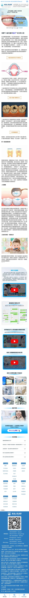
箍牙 (6, 491)
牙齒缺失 (14, 506)
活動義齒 (23, 468)
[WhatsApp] (24, 595)
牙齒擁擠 (5, 488)
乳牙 (14, 33)
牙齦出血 (23, 486)
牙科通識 (20, 27)
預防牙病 (14, 504)
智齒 (14, 486)
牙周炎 (23, 483)
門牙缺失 (5, 468)
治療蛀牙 (5, 498)
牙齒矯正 (5, 481)
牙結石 (14, 468)
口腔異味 (14, 501)
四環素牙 (14, 476)
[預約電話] (4, 595)
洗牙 (14, 473)
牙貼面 (14, 479)
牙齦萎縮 (23, 491)
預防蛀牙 (5, 501)
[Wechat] (14, 595)
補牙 (14, 483)
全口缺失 (5, 473)
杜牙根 (14, 491)
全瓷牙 (23, 465)
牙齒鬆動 (23, 494)
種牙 (6, 465)
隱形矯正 (5, 483)
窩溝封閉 (5, 506)
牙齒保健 (14, 496)
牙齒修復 (23, 463)
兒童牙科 (5, 496)
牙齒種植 (5, 463)
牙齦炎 (23, 488)
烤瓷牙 (23, 471)
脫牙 (14, 488)
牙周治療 (23, 481)
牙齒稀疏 (5, 486)
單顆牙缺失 (5, 471)
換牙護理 (5, 504)
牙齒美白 (14, 463)
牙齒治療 (14, 481)
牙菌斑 (14, 471)
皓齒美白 (14, 465)
